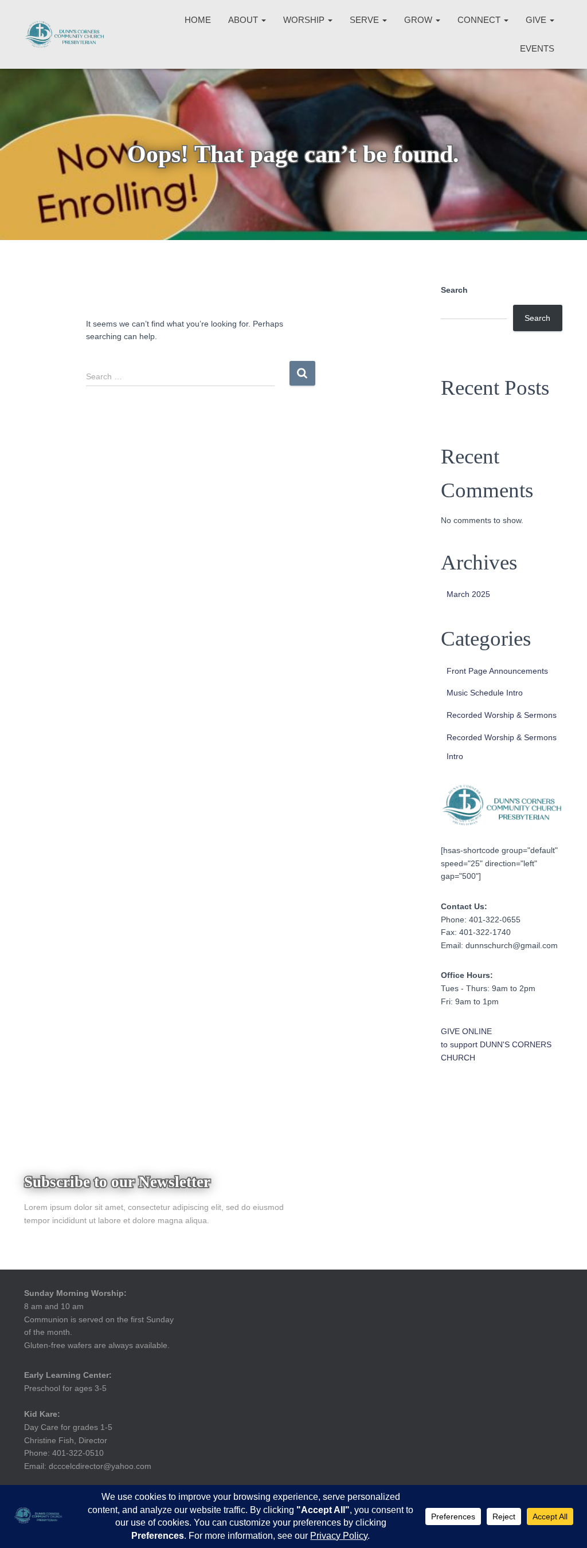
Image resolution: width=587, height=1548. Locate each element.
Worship (305, 20)
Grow (419, 20)
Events (537, 48)
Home (198, 20)
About (244, 20)
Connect (480, 20)
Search (454, 289)
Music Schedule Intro (485, 692)
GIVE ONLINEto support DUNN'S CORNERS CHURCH (496, 1044)
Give (537, 20)
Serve (365, 20)
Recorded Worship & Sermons (502, 715)
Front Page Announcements (497, 670)
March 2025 (468, 594)
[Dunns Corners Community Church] (64, 34)
